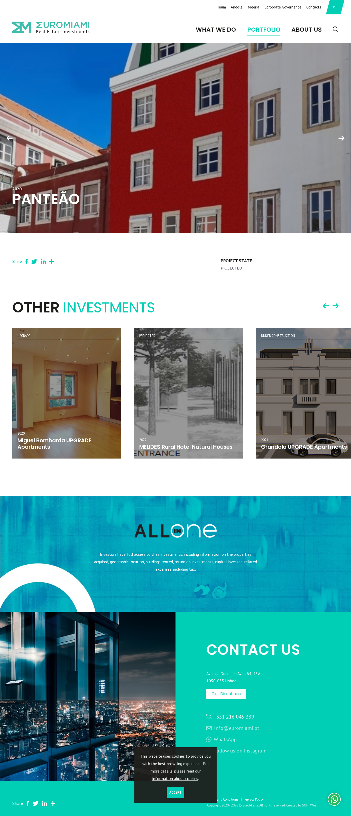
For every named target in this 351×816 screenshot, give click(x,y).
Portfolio (263, 29)
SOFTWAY (309, 805)
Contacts (313, 7)
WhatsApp (225, 739)
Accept (175, 792)
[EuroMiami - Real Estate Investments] (50, 27)
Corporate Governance (282, 7)
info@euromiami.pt (236, 728)
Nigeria (253, 7)
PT (335, 7)
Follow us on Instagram (240, 750)
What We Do (216, 29)
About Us (306, 29)
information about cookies (175, 778)
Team (221, 7)
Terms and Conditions (222, 799)
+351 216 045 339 (233, 716)
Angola (237, 7)
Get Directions (226, 694)
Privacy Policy (254, 799)
